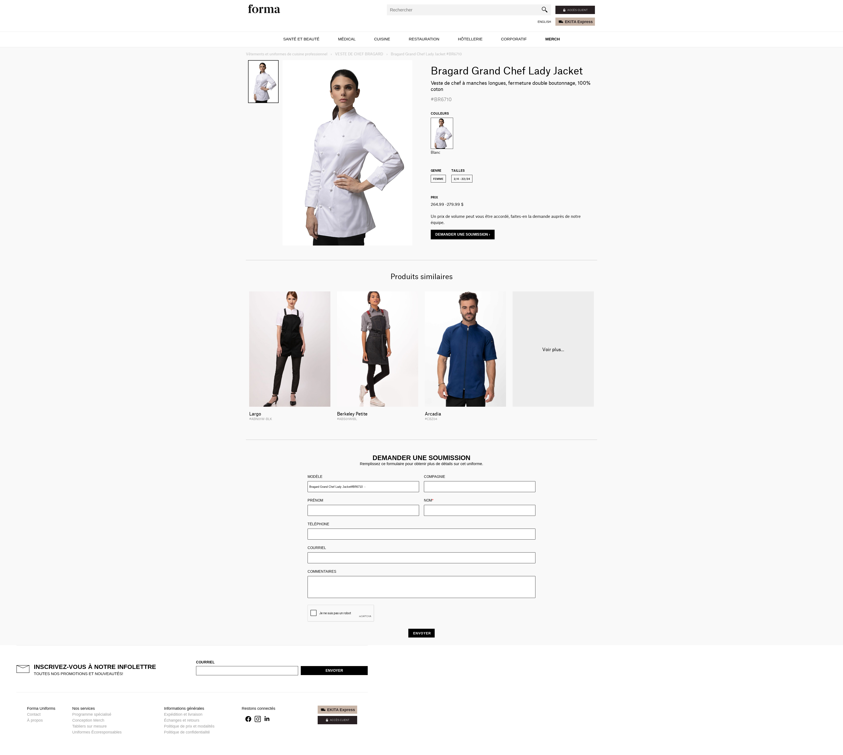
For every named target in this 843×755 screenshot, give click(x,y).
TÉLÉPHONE (318, 524)
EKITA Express (579, 22)
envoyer (334, 670)
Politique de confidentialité (187, 732)
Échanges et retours (181, 720)
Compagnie (434, 477)
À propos (35, 720)
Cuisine (382, 39)
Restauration (424, 39)
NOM (428, 500)
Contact (34, 714)
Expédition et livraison (183, 714)
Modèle (315, 477)
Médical (347, 39)
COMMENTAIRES (322, 571)
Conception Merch (88, 720)
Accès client (577, 10)
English (544, 21)
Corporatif (514, 39)
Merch (552, 39)
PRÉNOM (315, 500)
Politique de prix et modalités (189, 726)
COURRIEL (317, 548)
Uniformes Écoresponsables (97, 732)
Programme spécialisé (91, 714)
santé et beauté (301, 39)
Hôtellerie (470, 39)
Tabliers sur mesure (89, 726)
